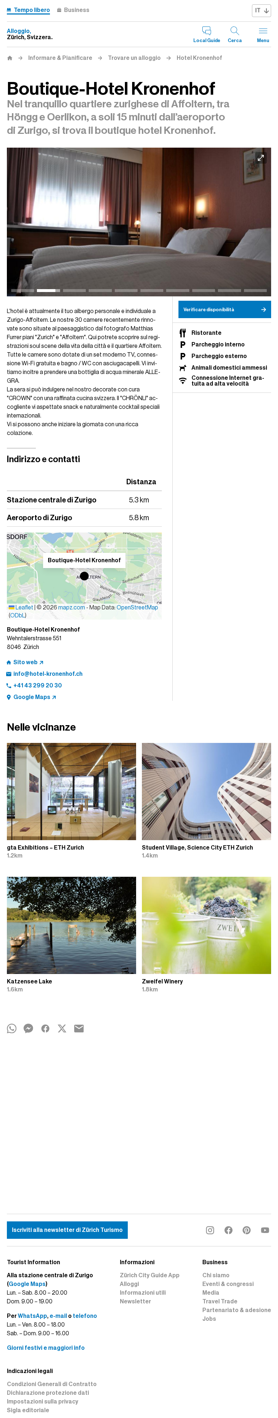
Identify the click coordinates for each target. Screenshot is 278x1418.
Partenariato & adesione (236, 1310)
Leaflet (23, 608)
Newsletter (135, 1301)
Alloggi (129, 1284)
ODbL (17, 615)
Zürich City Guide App (150, 1275)
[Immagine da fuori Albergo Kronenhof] (137, 222)
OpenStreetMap (137, 608)
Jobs (209, 1319)
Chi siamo (215, 1275)
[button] (84, 576)
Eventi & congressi (228, 1284)
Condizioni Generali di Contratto (52, 1384)
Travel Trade (219, 1301)
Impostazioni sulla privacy (42, 1402)
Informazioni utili (143, 1293)
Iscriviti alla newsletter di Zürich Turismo (67, 1230)
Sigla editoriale (28, 1410)
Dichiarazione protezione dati (48, 1393)
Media (210, 1293)
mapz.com (72, 608)
